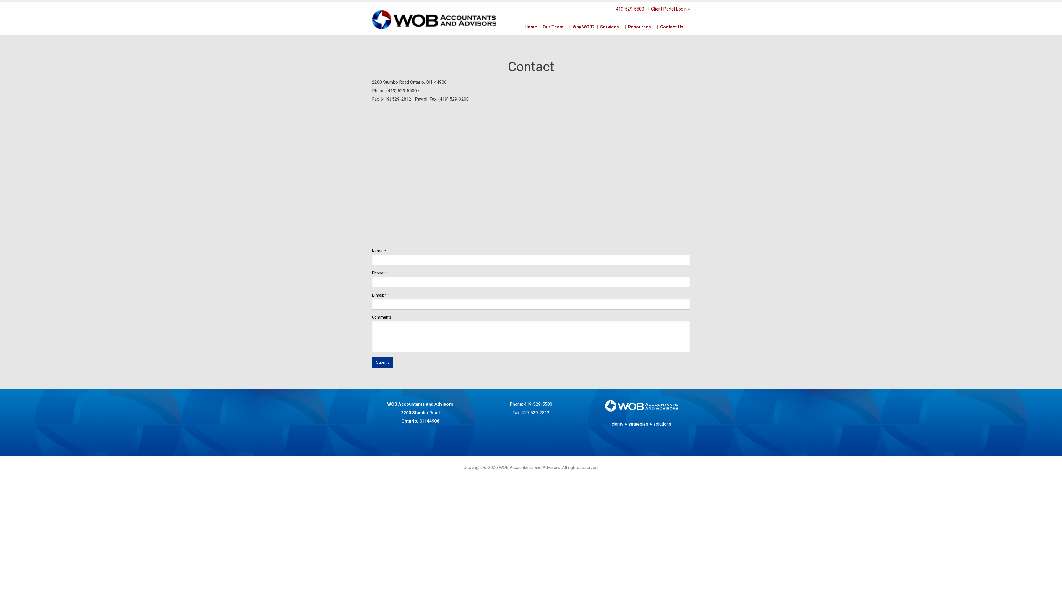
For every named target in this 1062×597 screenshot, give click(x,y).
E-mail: (379, 295)
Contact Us (671, 27)
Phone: (379, 273)
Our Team (553, 27)
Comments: (382, 317)
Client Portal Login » (670, 9)
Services (609, 27)
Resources (639, 27)
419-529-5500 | (633, 9)
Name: (379, 251)
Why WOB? (583, 27)
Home (531, 27)
